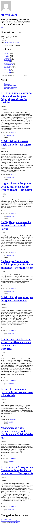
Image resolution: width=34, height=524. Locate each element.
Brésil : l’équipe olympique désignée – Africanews (17, 299)
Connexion (7, 84)
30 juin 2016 (10, 135)
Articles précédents (6, 519)
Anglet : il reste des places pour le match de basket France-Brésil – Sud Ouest (16, 186)
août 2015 (7, 69)
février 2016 (7, 60)
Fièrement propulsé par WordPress (10, 521)
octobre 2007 (7, 71)
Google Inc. (13, 132)
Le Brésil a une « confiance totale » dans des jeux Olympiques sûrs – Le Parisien (17, 97)
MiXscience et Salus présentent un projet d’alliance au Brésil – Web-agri (17, 432)
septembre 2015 (8, 67)
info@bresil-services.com (12, 42)
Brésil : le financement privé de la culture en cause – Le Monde (17, 392)
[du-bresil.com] (6, 10)
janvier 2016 (7, 61)
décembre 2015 (8, 63)
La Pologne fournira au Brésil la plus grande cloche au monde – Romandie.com (17, 264)
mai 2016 (6, 55)
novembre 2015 (8, 64)
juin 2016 (6, 53)
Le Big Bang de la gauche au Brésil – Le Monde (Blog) (16, 225)
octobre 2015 (7, 66)
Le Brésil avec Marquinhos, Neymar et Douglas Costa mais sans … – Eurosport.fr (17, 470)
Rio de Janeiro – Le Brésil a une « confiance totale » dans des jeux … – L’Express (16, 344)
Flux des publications (10, 85)
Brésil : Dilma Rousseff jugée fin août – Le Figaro (16, 143)
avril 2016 (7, 57)
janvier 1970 (7, 72)
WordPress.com (14, 522)
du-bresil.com (9, 14)
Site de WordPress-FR (10, 88)
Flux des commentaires (10, 87)
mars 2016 (7, 58)
